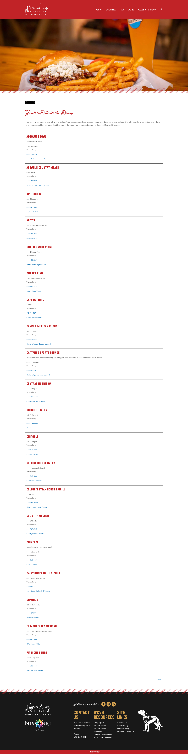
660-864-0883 (32, 423)
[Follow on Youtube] (114, 704)
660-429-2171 (31, 613)
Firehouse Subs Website (34, 670)
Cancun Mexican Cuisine (42, 326)
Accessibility (122, 725)
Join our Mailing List (125, 731)
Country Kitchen (37, 516)
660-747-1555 (31, 586)
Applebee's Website (33, 212)
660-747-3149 (31, 529)
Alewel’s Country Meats (42, 167)
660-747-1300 (31, 286)
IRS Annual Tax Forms (103, 737)
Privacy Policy (123, 728)
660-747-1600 (31, 639)
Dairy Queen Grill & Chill (43, 573)
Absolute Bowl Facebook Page (36, 159)
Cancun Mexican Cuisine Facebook (38, 344)
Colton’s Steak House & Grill (45, 489)
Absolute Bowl (36, 136)
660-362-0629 (31, 560)
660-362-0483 (32, 397)
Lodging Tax (99, 722)
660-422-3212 (31, 450)
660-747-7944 (31, 234)
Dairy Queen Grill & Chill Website (38, 591)
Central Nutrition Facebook (35, 401)
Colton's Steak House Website (36, 507)
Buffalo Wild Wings (39, 247)
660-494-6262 (31, 370)
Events (131, 10)
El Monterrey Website (33, 644)
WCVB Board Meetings (100, 730)
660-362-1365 (31, 476)
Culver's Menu (31, 565)
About (99, 10)
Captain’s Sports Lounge (42, 352)
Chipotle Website (32, 454)
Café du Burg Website (34, 317)
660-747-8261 (31, 181)
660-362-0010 (31, 154)
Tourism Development (103, 734)
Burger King (34, 273)
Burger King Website (33, 291)
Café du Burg (35, 300)
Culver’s (32, 542)
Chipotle (32, 436)
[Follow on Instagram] (109, 704)
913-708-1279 (31, 313)
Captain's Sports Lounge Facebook (38, 375)
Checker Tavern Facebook (35, 428)
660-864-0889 (32, 503)
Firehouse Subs (36, 653)
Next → (160, 680)
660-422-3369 (31, 260)
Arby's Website (31, 238)
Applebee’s (33, 194)
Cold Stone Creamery (40, 463)
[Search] (160, 9)
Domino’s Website (32, 617)
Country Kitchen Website (35, 534)
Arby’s (30, 220)
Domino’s (32, 600)
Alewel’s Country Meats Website (37, 185)
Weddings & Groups (147, 10)
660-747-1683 (31, 207)
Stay (122, 10)
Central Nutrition (39, 383)
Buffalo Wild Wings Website (36, 265)
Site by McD (94, 751)
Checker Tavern (36, 410)
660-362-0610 (31, 339)
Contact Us (122, 722)
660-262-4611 (80, 736)
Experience (111, 10)
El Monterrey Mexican (41, 626)
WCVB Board (100, 725)
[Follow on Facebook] (103, 704)
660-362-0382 (31, 666)
